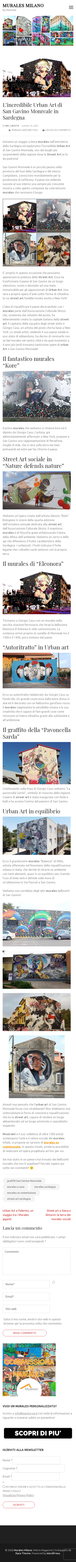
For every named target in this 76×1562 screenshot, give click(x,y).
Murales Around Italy (24, 130)
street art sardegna (19, 1198)
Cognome (10, 1468)
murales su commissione (21, 1192)
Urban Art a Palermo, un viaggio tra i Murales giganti (18, 1215)
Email (7, 1476)
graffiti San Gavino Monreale (24, 1180)
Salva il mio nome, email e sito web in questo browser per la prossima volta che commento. (33, 1321)
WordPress (53, 1553)
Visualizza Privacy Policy (18, 1495)
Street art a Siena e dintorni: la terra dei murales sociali (58, 1215)
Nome (7, 1460)
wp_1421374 (12, 125)
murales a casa (15, 1186)
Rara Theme (23, 1553)
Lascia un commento (58, 130)
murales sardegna (45, 1186)
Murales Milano (23, 5)
